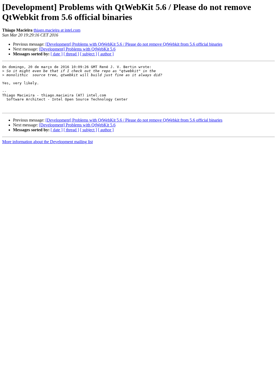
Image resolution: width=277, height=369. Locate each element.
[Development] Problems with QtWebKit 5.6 (77, 49)
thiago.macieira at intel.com (57, 30)
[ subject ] (88, 54)
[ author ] (106, 54)
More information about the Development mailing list (47, 141)
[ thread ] (71, 54)
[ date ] (56, 54)
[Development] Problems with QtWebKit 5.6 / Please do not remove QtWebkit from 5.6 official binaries (133, 44)
